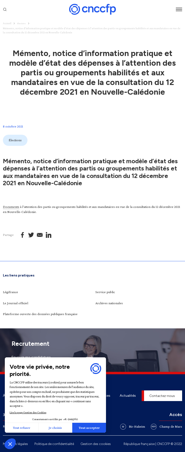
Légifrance (10, 292)
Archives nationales (109, 303)
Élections (21, 23)
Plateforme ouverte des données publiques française (40, 314)
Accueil (7, 23)
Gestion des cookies (95, 444)
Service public (105, 292)
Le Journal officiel (15, 303)
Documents (11, 207)
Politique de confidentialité (54, 444)
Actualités (128, 395)
